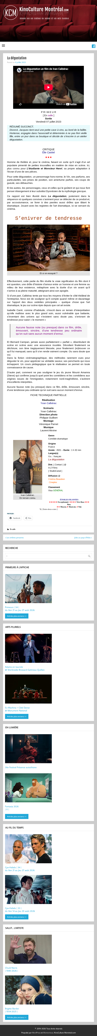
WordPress (36, 1032)
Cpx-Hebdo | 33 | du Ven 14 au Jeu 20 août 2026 (20, 909)
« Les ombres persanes (14, 537)
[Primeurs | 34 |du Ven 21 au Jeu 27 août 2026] (29, 589)
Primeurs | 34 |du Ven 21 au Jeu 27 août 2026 (20, 609)
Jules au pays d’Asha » (83, 537)
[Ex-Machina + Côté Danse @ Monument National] (29, 689)
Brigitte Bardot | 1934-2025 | (12, 1010)
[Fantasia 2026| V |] (29, 788)
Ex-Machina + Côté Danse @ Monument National (17, 709)
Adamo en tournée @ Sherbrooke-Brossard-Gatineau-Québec (25, 668)
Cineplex (53, 482)
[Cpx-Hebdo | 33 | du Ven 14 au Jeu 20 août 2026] (29, 890)
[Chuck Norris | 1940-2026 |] (29, 949)
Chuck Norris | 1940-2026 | (11, 969)
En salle (12, 529)
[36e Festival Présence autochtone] (29, 749)
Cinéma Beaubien (56, 479)
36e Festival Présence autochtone (21, 767)
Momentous (48, 1032)
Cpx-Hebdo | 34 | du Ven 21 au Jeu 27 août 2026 (20, 869)
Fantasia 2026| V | (12, 808)
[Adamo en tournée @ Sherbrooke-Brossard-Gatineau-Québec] (29, 649)
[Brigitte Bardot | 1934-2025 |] (29, 990)
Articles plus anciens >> (16, 616)
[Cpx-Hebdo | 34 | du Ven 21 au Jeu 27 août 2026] (29, 849)
